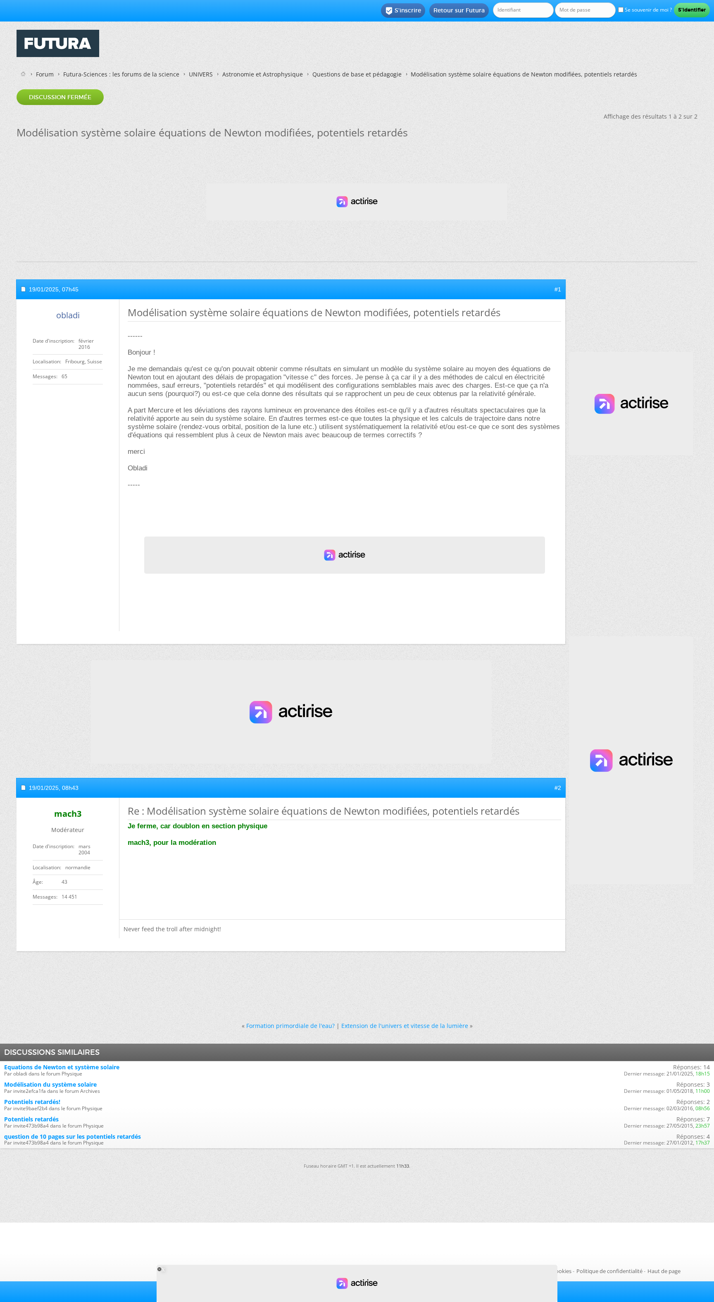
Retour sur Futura (459, 10)
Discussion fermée (60, 97)
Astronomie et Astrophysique (262, 74)
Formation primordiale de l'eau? (290, 1026)
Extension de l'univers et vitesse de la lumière (404, 1026)
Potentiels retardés (31, 1119)
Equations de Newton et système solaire (61, 1067)
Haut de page (664, 1271)
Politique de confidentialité (609, 1271)
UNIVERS (201, 74)
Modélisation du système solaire (50, 1084)
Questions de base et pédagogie (357, 74)
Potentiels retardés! (32, 1102)
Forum (45, 74)
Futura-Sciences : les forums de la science (121, 74)
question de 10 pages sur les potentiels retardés (72, 1136)
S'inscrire (403, 11)
